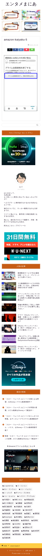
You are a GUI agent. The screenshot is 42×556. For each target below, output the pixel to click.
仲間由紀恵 (30, 500)
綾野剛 (16, 531)
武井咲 (35, 520)
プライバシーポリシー (15, 550)
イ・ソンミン (22, 486)
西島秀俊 (26, 531)
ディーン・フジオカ (23, 493)
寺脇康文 (7, 510)
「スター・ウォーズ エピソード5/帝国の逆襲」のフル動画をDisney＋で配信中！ (21, 409)
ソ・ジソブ (8, 493)
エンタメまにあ (21, 3)
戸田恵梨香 (18, 513)
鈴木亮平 (36, 531)
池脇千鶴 (27, 524)
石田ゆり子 (28, 527)
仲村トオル (18, 500)
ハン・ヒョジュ (9, 496)
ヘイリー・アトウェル (27, 496)
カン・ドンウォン (10, 489)
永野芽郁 (7, 524)
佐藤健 (19, 503)
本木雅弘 (19, 517)
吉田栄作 (29, 503)
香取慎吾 (17, 534)
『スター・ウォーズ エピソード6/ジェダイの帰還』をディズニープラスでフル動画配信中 (22, 417)
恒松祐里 (7, 513)
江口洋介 (17, 524)
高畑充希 (7, 538)
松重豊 (6, 520)
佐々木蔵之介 (8, 503)
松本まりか (30, 517)
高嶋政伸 (27, 534)
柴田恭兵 (26, 520)
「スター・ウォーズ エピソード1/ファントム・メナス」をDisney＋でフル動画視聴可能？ (21, 427)
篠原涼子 (7, 531)
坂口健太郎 (8, 506)
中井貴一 (7, 500)
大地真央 (19, 506)
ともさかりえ (8, 486)
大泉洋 (28, 506)
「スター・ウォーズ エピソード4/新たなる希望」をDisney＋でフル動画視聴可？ (22, 400)
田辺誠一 (17, 527)
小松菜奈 (17, 510)
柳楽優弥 (16, 520)
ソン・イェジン (25, 489)
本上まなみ (8, 517)
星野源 (37, 513)
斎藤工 (28, 513)
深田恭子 (7, 527)
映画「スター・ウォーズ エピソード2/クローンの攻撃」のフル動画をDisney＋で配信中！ (22, 437)
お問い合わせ (29, 550)
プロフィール (21, 225)
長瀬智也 (7, 534)
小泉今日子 (28, 510)
